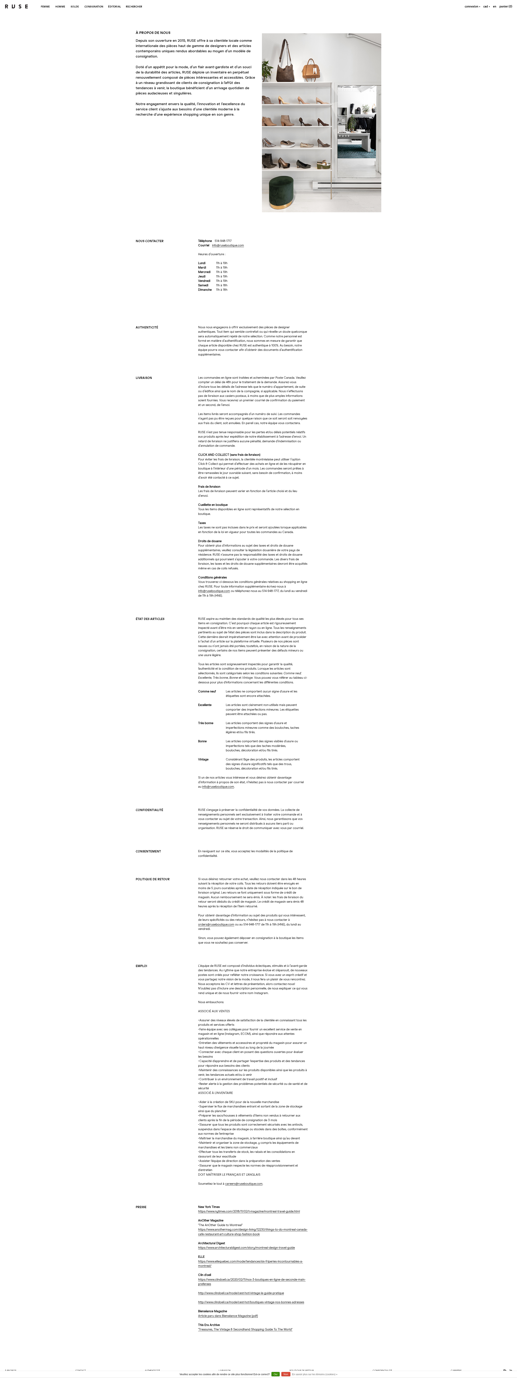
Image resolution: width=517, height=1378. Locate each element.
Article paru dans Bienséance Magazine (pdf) (228, 1315)
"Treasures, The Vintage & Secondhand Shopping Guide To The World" (245, 1329)
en (494, 6)
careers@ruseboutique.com (244, 1183)
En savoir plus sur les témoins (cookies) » (314, 1374)
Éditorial (114, 6)
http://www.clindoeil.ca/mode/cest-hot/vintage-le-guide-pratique (241, 1293)
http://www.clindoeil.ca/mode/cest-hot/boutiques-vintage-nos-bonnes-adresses (251, 1302)
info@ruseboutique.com (228, 245)
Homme (60, 6)
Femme (45, 6)
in (511, 1370)
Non (286, 1374)
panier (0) (505, 6)
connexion (471, 6)
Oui (275, 1374)
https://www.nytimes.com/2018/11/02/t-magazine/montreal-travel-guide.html (249, 1211)
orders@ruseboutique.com (216, 924)
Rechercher (134, 6)
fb (504, 1370)
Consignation (93, 6)
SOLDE (75, 6)
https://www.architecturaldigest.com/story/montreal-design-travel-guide (246, 1247)
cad (486, 6)
